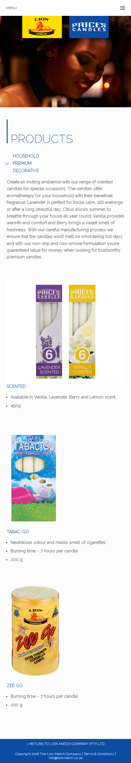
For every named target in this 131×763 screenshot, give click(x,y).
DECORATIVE (26, 170)
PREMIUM (22, 163)
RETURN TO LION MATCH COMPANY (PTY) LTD (67, 744)
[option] (65, 61)
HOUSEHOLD (26, 156)
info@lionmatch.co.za (65, 758)
